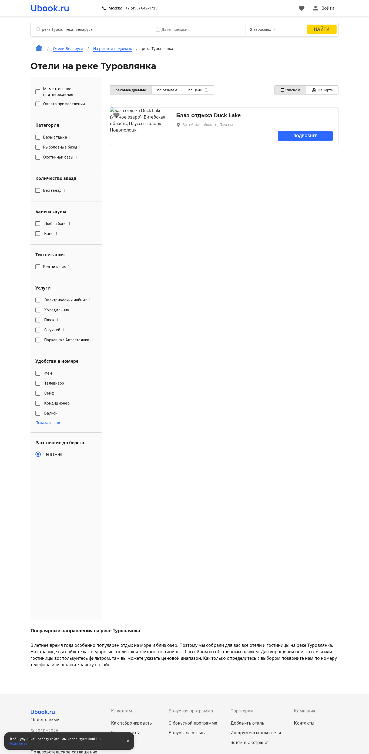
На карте (325, 90)
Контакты (304, 723)
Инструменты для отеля (255, 732)
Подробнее (305, 136)
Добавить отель (247, 723)
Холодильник (58, 310)
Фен (48, 373)
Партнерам (242, 710)
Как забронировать (131, 723)
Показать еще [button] (48, 422)
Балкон (51, 413)
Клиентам (121, 710)
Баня (51, 233)
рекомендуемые (130, 90)
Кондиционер (57, 403)
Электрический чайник (67, 300)
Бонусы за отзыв (187, 732)
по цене (195, 90)
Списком (292, 90)
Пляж (51, 320)
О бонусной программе (193, 723)
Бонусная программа (191, 710)
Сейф (49, 393)
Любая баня (57, 223)
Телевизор (54, 383)
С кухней (54, 330)
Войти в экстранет (249, 742)
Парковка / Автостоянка (68, 340)
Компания (304, 710)
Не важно (53, 454)
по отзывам (167, 90)
